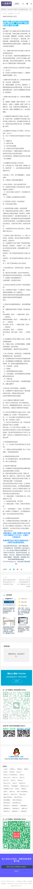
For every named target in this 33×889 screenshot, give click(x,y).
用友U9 (15, 783)
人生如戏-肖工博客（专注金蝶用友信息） (18, 9)
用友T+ (15, 777)
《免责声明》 (17, 548)
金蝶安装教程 (23, 805)
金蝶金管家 (24, 811)
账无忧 (17, 788)
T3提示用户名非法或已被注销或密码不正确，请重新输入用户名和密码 (23, 583)
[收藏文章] (10, 569)
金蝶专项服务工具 (17, 802)
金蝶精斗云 (24, 808)
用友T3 (6, 780)
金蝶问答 (11, 13)
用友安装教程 (14, 786)
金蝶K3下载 (22, 794)
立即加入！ (17, 871)
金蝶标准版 (16, 808)
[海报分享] (21, 569)
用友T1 (22, 777)
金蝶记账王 (7, 811)
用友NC (22, 774)
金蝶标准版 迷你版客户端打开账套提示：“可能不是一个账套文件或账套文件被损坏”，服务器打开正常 (9, 630)
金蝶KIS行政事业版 (17, 800)
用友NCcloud (7, 777)
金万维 (5, 791)
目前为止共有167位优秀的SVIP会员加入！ (17, 866)
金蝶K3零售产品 (18, 797)
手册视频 (12, 769)
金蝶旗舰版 (7, 808)
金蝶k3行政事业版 (8, 797)
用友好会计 (22, 783)
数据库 (26, 769)
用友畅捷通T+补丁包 (8, 788)
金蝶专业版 (7, 802)
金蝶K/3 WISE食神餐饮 (22, 791)
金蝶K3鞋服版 (7, 800)
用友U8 (20, 780)
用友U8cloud (7, 783)
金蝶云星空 (7, 805)
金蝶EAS (12, 791)
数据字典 (19, 769)
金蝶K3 (6, 794)
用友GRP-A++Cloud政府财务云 (10, 774)
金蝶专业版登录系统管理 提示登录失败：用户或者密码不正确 (9, 582)
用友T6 (13, 780)
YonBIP (6, 769)
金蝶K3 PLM (14, 794)
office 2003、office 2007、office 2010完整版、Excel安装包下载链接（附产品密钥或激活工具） (24, 611)
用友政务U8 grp (24, 786)
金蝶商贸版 (15, 805)
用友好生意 (6, 786)
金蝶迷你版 (15, 811)
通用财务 (23, 788)
